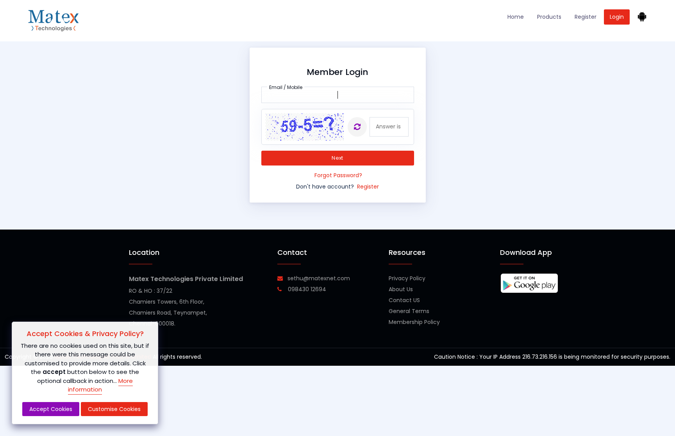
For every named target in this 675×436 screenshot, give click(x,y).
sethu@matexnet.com (319, 278)
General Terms (409, 311)
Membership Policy (414, 322)
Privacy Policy (407, 278)
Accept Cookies (50, 409)
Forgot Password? (338, 175)
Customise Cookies (114, 409)
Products (549, 17)
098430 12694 (306, 289)
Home (515, 17)
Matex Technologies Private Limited (186, 278)
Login (617, 17)
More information (100, 385)
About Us (401, 289)
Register (585, 17)
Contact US (404, 300)
